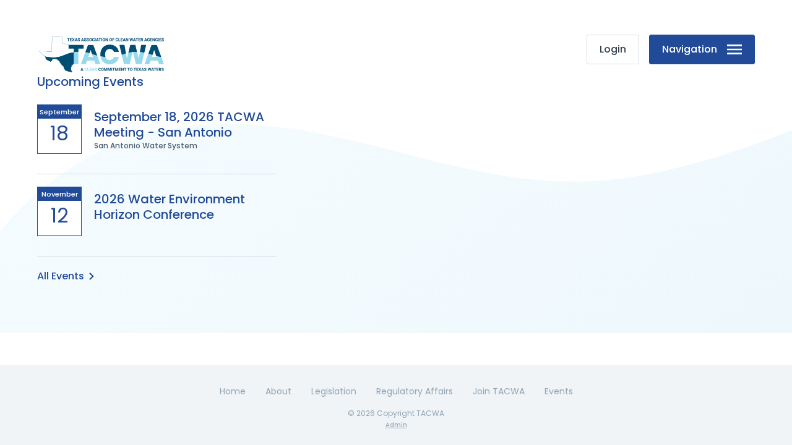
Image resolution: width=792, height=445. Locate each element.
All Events (60, 276)
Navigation (689, 49)
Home (233, 391)
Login (613, 49)
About (278, 391)
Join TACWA (499, 391)
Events (558, 391)
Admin (396, 425)
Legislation (333, 391)
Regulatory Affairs (414, 391)
